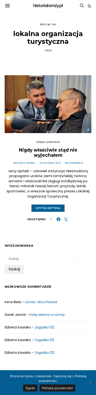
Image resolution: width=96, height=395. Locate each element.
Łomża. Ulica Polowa (41, 302)
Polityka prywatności (57, 388)
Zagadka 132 (44, 327)
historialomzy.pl (48, 5)
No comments (74, 163)
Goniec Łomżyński (48, 142)
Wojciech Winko (24, 163)
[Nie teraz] (90, 382)
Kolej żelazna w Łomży (47, 314)
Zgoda (30, 388)
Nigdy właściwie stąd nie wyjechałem (48, 152)
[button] (89, 6)
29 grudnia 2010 (50, 163)
